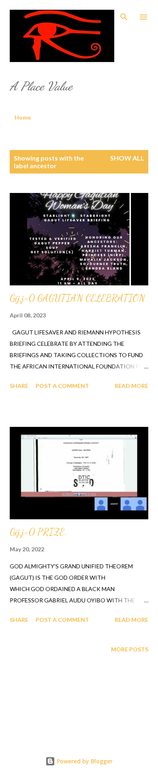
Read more (131, 385)
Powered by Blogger (84, 761)
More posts (129, 649)
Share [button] (19, 385)
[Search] (124, 14)
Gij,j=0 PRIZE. (38, 532)
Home (23, 117)
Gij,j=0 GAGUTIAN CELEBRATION (77, 298)
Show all (127, 158)
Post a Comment (62, 385)
